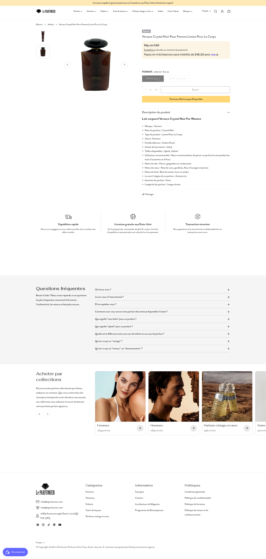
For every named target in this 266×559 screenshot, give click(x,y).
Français (205, 11)
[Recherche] (215, 11)
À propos (139, 491)
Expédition (149, 50)
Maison (39, 24)
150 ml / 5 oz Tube (179, 79)
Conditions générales (195, 491)
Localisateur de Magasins (147, 504)
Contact (139, 498)
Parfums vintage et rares (97, 516)
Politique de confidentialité (198, 498)
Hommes (90, 498)
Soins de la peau (93, 510)
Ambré (51, 24)
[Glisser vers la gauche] (67, 64)
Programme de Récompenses (149, 510)
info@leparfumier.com (52, 501)
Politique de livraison (195, 504)
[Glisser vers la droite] (124, 64)
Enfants (89, 504)
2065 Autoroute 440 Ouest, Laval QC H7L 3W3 (59, 515)
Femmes (90, 491)
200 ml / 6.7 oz (154, 79)
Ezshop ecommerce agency (142, 547)
